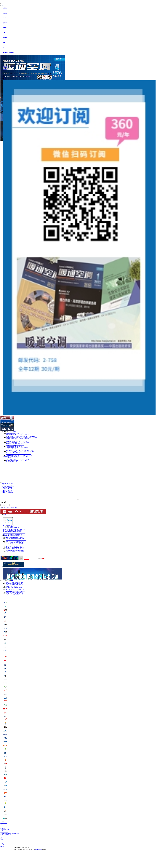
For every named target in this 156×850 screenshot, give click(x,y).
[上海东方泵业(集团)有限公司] (5, 666)
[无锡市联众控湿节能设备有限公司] (5, 622)
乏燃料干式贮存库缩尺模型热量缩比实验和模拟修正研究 (18, 459)
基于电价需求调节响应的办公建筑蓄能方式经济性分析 (17, 434)
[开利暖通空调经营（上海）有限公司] (5, 710)
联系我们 (2, 837)
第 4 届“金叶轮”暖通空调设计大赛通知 (14, 587)
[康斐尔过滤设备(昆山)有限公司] (5, 706)
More (5, 78)
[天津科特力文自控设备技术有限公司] (5, 636)
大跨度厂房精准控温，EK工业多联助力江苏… (16, 540)
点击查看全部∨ (6, 456)
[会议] (4, 527)
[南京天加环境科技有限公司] (5, 801)
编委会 (1, 841)
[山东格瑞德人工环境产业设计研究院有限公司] (5, 808)
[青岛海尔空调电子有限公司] (5, 680)
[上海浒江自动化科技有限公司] (5, 662)
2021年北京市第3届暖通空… (7, 487)
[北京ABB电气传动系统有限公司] (5, 779)
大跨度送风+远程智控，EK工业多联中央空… (15, 551)
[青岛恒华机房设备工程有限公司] (5, 677)
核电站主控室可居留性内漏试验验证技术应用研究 (16, 460)
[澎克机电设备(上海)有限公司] (5, 790)
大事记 (1, 842)
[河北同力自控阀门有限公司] (5, 724)
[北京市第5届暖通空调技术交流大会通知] (8, 524)
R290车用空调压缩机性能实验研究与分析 (15, 446)
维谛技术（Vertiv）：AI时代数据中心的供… (15, 541)
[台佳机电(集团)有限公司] (5, 640)
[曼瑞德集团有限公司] (5, 691)
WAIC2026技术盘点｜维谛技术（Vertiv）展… (15, 548)
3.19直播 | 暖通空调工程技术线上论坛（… (15, 530)
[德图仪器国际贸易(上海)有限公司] (5, 761)
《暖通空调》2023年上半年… (7, 483)
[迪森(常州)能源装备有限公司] (5, 757)
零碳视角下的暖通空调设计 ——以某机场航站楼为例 (17, 438)
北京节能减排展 (3, 823)
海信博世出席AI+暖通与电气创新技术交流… (15, 547)
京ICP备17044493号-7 (38, 849)
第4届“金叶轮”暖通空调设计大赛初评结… (15, 583)
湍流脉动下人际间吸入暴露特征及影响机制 (15, 445)
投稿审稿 (5, 66)
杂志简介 (5, 13)
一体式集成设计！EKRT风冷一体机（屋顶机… (16, 542)
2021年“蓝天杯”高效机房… (7, 488)
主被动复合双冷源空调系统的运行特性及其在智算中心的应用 (19, 455)
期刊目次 (5, 17)
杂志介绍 (2, 846)
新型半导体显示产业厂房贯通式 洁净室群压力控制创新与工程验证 (20, 450)
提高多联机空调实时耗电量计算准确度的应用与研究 (17, 441)
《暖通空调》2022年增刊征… (7, 486)
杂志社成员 (2, 839)
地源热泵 (7, 507)
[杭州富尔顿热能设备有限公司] (5, 728)
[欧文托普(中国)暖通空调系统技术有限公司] (5, 684)
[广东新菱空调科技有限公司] (5, 735)
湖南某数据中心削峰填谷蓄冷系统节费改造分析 (16, 457)
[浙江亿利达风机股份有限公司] (5, 607)
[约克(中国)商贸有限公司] (5, 783)
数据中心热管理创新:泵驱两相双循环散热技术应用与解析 (18, 454)
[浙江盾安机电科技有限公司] (5, 614)
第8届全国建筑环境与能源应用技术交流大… (15, 591)
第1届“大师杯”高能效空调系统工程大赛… (15, 584)
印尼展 (1, 825)
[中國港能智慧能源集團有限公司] (5, 603)
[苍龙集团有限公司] (5, 768)
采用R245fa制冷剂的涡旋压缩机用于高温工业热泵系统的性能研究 (20, 451)
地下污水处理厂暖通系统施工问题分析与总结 (15, 452)
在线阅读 (5, 67)
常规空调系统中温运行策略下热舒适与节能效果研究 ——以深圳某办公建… (22, 437)
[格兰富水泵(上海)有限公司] (5, 754)
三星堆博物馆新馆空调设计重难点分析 (14, 439)
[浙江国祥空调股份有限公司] (5, 611)
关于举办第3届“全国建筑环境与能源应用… (15, 593)
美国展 (1, 824)
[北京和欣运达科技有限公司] (5, 775)
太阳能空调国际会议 (4, 829)
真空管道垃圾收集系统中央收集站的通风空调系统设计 (17, 442)
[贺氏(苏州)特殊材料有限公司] (5, 721)
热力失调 (15, 507)
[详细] (11, 526)
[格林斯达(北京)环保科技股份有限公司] (5, 750)
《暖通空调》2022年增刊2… (7, 485)
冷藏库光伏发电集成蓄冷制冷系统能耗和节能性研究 (17, 447)
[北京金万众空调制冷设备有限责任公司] (5, 772)
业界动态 (5, 27)
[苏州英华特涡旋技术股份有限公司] (5, 644)
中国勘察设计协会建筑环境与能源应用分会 (9, 833)
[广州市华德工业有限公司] (5, 732)
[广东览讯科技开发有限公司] (5, 746)
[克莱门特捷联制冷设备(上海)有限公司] (5, 699)
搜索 (11, 504)
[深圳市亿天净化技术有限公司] (5, 655)
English (4, 47)
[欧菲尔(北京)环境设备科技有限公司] (5, 805)
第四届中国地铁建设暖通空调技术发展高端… (15, 527)
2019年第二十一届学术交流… (7, 492)
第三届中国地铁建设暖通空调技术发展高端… (15, 535)
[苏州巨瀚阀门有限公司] (5, 651)
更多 (5, 514)
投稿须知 (2, 835)
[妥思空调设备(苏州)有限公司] (5, 629)
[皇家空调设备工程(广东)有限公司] (5, 713)
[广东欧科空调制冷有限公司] (5, 743)
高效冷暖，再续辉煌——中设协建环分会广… (15, 589)
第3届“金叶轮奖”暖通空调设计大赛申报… (15, 594)
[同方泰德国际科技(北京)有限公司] (5, 633)
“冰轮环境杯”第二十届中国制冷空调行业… (15, 546)
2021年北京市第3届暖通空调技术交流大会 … (15, 529)
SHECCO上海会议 (4, 832)
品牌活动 (5, 22)
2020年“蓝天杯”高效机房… (7, 491)
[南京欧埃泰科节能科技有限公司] (5, 688)
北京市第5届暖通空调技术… (9, 525)
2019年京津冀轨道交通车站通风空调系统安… (15, 534)
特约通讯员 (2, 838)
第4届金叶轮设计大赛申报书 (12, 586)
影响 (4, 507)
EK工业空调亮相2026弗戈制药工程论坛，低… (16, 537)
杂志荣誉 (2, 843)
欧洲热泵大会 (3, 830)
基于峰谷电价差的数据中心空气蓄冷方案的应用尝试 (17, 456)
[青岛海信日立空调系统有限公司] (5, 819)
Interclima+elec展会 (4, 826)
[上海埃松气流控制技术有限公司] (5, 669)
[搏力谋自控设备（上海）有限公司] (5, 812)
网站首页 (5, 8)
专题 (4, 32)
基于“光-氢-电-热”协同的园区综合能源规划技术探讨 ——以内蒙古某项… (21, 436)
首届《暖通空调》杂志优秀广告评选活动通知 (15, 533)
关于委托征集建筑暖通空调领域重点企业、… (15, 531)
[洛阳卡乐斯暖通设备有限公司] (5, 695)
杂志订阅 (5, 69)
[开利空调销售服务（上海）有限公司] (5, 797)
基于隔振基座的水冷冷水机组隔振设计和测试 (15, 461)
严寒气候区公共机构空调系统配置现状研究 (15, 443)
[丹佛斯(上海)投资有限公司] (5, 764)
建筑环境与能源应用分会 (8, 52)
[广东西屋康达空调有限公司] (5, 739)
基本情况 (2, 844)
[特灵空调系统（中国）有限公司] (5, 794)
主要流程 (11, 507)
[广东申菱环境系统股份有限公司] (5, 816)
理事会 (4, 42)
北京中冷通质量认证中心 (5, 834)
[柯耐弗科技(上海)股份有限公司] (5, 702)
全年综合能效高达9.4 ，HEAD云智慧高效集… (16, 543)
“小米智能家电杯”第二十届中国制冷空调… (15, 550)
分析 (1, 507)
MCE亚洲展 (3, 828)
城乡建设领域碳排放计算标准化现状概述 (14, 433)
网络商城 (5, 37)
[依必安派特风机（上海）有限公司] (5, 786)
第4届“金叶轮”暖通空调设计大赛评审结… (15, 582)
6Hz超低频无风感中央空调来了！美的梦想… (15, 538)
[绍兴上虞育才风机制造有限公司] (5, 658)
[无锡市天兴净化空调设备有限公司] (5, 618)
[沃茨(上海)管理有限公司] (5, 625)
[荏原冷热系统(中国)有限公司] (5, 673)
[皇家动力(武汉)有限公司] (5, 717)
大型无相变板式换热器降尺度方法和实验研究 (15, 448)
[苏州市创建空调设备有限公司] (5, 647)
